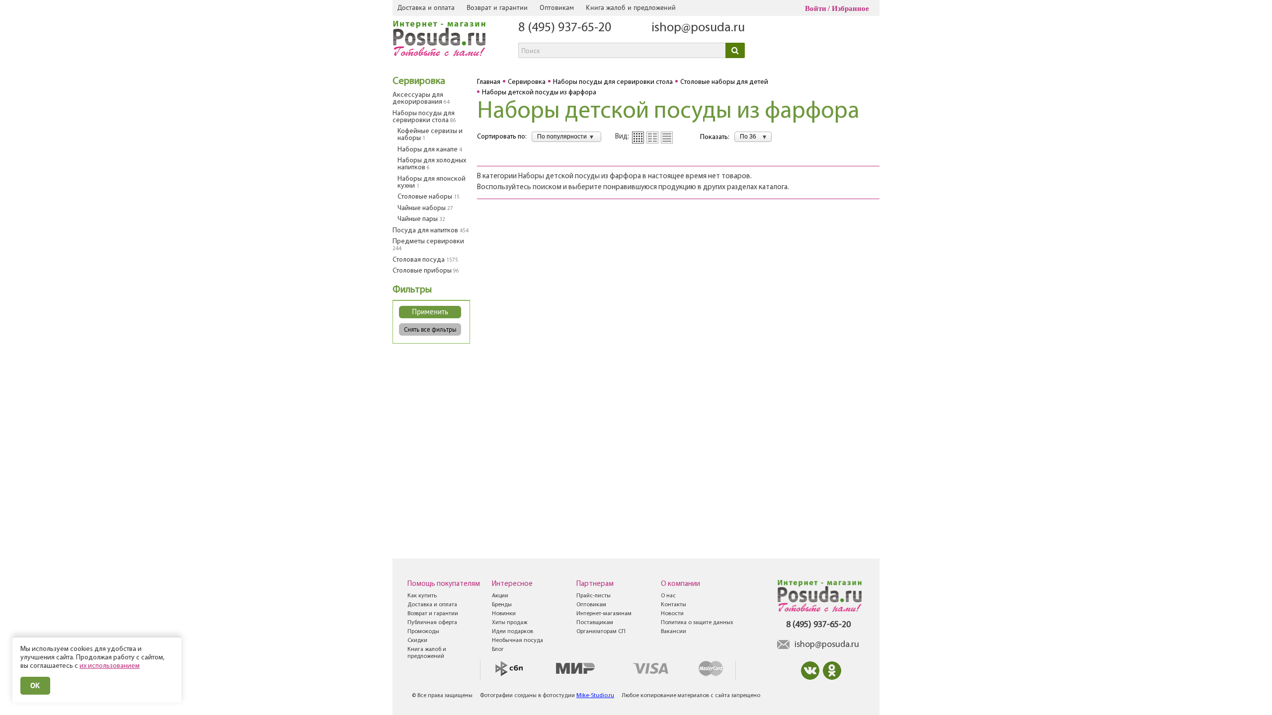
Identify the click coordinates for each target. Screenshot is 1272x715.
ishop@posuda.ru (698, 28)
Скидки (417, 641)
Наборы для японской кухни (432, 182)
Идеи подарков (512, 632)
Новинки (504, 614)
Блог (498, 649)
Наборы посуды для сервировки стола (424, 117)
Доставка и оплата (426, 7)
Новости (672, 614)
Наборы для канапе (430, 149)
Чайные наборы (425, 208)
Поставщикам (594, 623)
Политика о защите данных (697, 623)
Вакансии (673, 632)
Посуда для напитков (431, 230)
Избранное (850, 8)
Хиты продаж (509, 623)
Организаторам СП (601, 632)
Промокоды (423, 632)
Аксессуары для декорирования (421, 98)
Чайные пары (421, 219)
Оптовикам (557, 7)
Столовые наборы (429, 197)
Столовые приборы (426, 271)
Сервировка (419, 81)
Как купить (422, 596)
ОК (35, 685)
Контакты (673, 605)
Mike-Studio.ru (595, 696)
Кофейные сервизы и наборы (430, 135)
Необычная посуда (517, 641)
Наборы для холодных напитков (432, 164)
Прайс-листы (593, 596)
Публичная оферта (432, 623)
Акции (500, 596)
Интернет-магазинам (604, 614)
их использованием (110, 666)
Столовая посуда (425, 260)
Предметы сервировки (428, 245)
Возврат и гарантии (497, 7)
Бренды (502, 605)
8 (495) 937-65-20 (564, 28)
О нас (668, 596)
